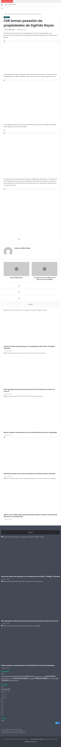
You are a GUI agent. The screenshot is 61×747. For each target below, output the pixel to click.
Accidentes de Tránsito (8, 676)
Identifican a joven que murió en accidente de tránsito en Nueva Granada (29, 474)
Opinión (49, 678)
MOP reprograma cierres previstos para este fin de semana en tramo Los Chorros (29, 390)
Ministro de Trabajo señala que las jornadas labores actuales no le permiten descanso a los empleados (30, 516)
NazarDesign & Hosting (30, 741)
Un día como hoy (14, 680)
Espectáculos (4, 678)
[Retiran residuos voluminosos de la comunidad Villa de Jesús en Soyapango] (30, 413)
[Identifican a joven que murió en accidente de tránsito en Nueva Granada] (30, 455)
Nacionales (41, 678)
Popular (30, 304)
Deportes (29, 676)
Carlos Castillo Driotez (10, 29)
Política (54, 678)
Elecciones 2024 (41, 676)
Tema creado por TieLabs (37, 739)
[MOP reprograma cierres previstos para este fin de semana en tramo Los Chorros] (30, 370)
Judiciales (10, 14)
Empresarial (50, 676)
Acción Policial (20, 676)
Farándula (10, 678)
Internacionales (20, 678)
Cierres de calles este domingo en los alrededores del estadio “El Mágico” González (29, 347)
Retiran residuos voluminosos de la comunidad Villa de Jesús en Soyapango (30, 432)
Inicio (5, 14)
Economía (36, 676)
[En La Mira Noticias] (10, 4)
